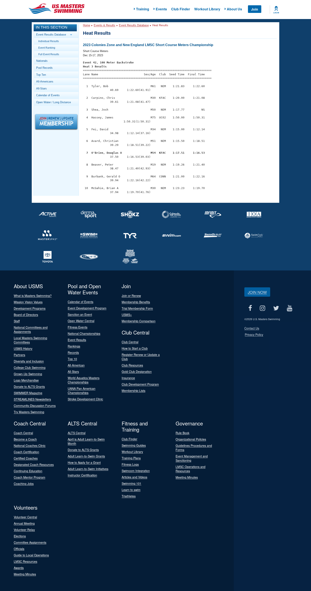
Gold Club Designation (137, 371)
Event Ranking (46, 47)
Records (73, 352)
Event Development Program (87, 308)
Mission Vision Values (28, 302)
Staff (17, 321)
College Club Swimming (29, 367)
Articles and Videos (134, 477)
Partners (19, 355)
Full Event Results (48, 54)
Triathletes (129, 496)
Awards (19, 568)
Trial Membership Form (137, 308)
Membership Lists (133, 390)
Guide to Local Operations (31, 555)
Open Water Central (81, 321)
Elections (20, 536)
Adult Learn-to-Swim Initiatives (88, 469)
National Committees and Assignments (31, 329)
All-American (76, 365)
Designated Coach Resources (34, 464)
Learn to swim (131, 490)
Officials (19, 549)
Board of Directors (26, 315)
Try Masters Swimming (29, 412)
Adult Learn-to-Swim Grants (86, 456)
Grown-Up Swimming (28, 374)
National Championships (84, 333)
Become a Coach (25, 439)
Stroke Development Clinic (85, 399)
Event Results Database (134, 25)
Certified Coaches (26, 458)
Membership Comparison (139, 321)
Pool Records (44, 67)
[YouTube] (289, 308)
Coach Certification (26, 452)
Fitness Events (77, 327)
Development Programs (29, 308)
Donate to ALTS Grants (29, 386)
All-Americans (44, 81)
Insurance (128, 378)
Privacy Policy (254, 334)
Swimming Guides (134, 445)
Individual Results (48, 41)
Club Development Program (140, 384)
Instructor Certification (82, 475)
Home (86, 25)
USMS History (23, 348)
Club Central (130, 342)
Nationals (42, 60)
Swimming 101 (131, 483)
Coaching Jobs (24, 483)
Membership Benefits (136, 302)
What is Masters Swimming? (33, 295)
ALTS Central (76, 433)
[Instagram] (262, 308)
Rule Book (182, 433)
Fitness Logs (130, 464)
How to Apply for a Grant (84, 462)
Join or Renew (131, 295)
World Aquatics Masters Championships (83, 380)
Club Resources (132, 365)
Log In (276, 13)
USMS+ (127, 315)
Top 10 (72, 359)
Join (254, 9)
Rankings (74, 346)
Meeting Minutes (187, 477)
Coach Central (23, 433)
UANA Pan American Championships (81, 390)
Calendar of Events (48, 95)
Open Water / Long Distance (53, 102)
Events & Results (104, 25)
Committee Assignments (30, 542)
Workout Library (207, 9)
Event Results (77, 340)
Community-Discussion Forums (35, 405)
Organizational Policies (191, 439)
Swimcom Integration (136, 471)
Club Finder (180, 9)
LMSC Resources (25, 561)
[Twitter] (276, 308)
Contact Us (251, 328)
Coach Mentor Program (29, 477)
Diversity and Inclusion (29, 361)
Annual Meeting (24, 523)
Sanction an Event (80, 314)
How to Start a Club (135, 348)
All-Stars (41, 88)
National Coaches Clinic (29, 445)
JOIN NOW (257, 292)
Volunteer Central (25, 517)
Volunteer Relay (24, 530)
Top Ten (41, 74)
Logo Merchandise (26, 380)
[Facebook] (250, 308)
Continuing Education (28, 471)
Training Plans (131, 458)
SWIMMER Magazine (28, 393)
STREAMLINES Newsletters (32, 399)
